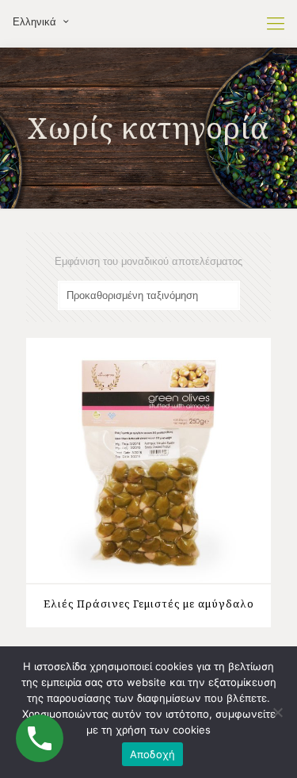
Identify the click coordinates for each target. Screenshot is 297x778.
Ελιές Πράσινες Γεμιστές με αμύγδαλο (149, 603)
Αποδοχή (153, 754)
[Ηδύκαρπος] (148, 24)
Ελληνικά (34, 22)
